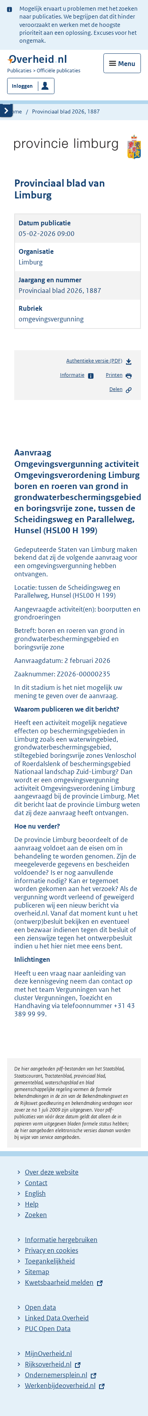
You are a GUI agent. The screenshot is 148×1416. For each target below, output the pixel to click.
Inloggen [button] (22, 86)
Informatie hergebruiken (61, 1239)
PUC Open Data (48, 1328)
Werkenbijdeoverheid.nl (60, 1385)
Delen (115, 389)
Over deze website (52, 1172)
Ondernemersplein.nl (56, 1375)
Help (32, 1204)
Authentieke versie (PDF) (96, 362)
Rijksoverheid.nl (48, 1364)
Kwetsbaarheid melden (59, 1282)
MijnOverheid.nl (48, 1353)
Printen (114, 375)
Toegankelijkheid (50, 1261)
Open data (40, 1307)
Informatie (72, 375)
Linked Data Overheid (57, 1318)
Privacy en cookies (51, 1250)
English (35, 1193)
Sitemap (37, 1271)
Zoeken (36, 1214)
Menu (126, 63)
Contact (36, 1182)
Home (14, 111)
